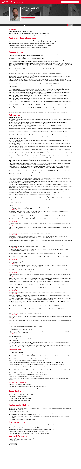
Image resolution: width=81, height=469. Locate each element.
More (70, 25)
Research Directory (20, 2)
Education (12, 25)
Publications (40, 25)
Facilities (57, 2)
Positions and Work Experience (21, 25)
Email (25, 17)
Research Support (33, 25)
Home (52, 2)
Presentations (48, 25)
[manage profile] (50, 2)
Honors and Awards (56, 25)
